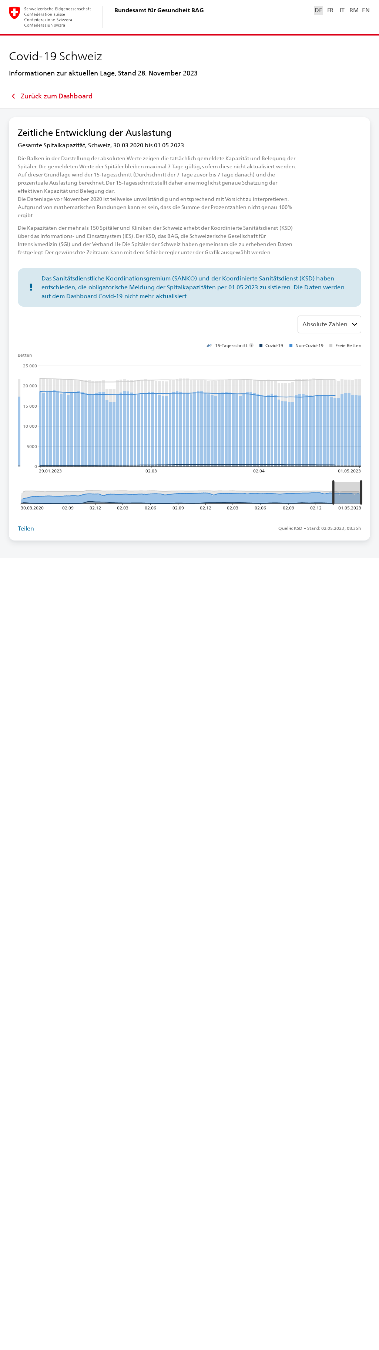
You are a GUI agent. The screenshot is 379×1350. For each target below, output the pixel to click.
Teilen (26, 528)
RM (353, 10)
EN (365, 10)
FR (330, 10)
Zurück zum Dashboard (57, 96)
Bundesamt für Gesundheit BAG (159, 10)
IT (342, 10)
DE (318, 10)
